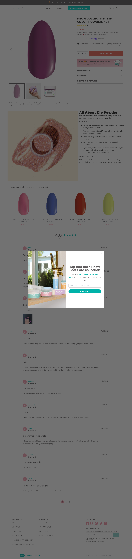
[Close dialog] (101, 253)
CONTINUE (85, 291)
